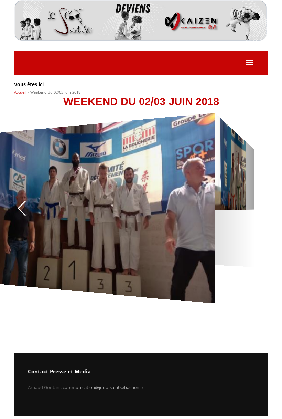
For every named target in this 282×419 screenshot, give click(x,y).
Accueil (20, 92)
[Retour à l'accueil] (141, 39)
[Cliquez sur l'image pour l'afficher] (142, 208)
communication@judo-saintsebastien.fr (103, 387)
